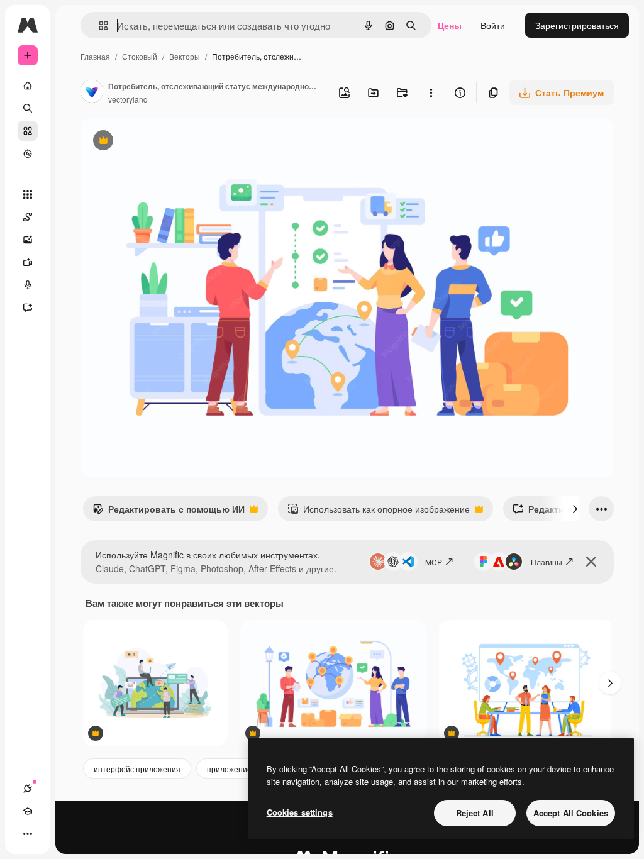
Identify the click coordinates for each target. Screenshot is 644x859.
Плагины (546, 562)
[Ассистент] (28, 307)
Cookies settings (300, 812)
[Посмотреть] (28, 153)
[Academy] (28, 811)
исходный (164, 141)
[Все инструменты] (28, 194)
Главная (95, 56)
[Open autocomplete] (98, 25)
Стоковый (139, 56)
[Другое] (28, 834)
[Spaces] (28, 217)
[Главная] (28, 85)
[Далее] (575, 508)
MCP (433, 562)
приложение (229, 768)
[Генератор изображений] (28, 240)
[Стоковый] (28, 131)
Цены (450, 25)
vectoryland (128, 99)
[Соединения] (28, 789)
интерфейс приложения (137, 768)
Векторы (184, 56)
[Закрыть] (591, 561)
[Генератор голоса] (28, 285)
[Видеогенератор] (28, 262)
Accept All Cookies (570, 813)
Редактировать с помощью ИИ (168, 511)
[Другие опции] (430, 92)
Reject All (475, 813)
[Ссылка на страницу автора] (91, 92)
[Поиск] (28, 108)
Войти (492, 25)
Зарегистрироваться (577, 25)
